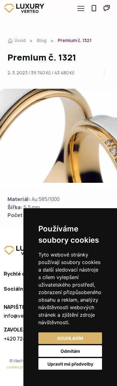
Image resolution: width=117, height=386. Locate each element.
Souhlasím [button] (70, 338)
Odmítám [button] (70, 351)
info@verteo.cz (22, 315)
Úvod (20, 40)
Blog (41, 40)
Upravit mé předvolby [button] (70, 364)
